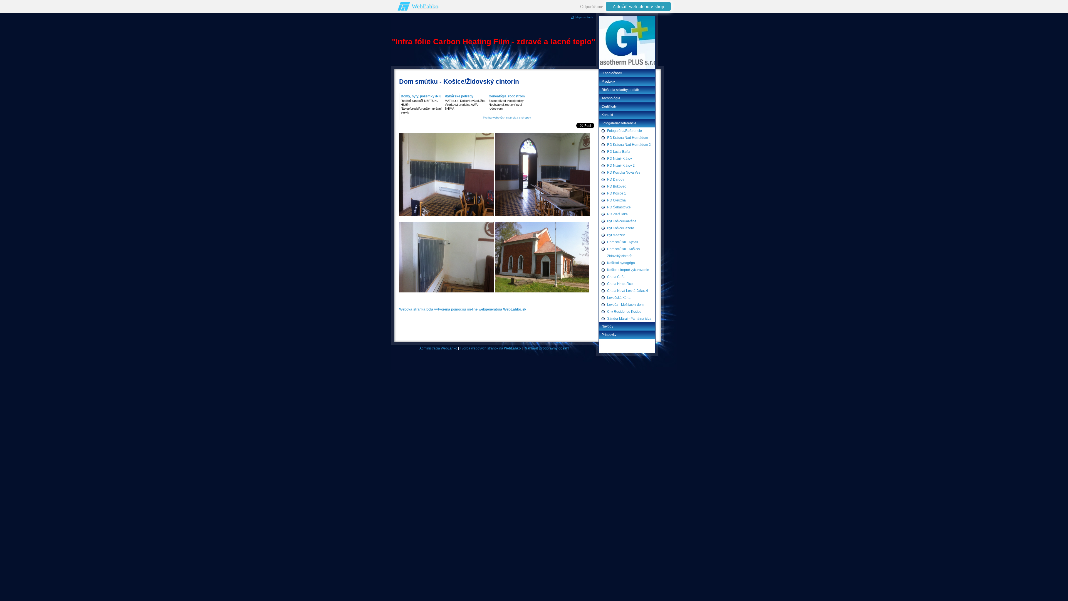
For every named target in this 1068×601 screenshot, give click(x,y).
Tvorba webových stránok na (490, 348)
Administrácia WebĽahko (438, 348)
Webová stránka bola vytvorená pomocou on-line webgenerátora (462, 309)
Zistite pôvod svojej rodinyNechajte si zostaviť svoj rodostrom (506, 104)
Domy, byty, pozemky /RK (421, 96)
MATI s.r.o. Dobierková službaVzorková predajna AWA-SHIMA (465, 104)
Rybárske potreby (459, 96)
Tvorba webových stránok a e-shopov (507, 117)
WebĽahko (425, 6)
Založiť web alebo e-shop (638, 6)
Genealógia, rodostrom (507, 96)
